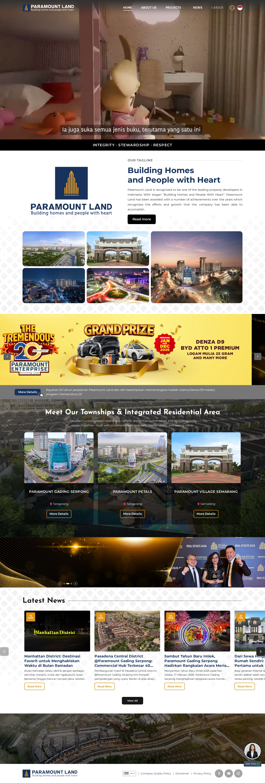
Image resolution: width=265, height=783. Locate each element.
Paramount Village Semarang (100, 746)
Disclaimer (182, 773)
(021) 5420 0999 (149, 751)
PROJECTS (174, 7)
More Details (59, 514)
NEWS (197, 7)
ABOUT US (149, 7)
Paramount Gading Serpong (99, 736)
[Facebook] (219, 773)
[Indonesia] (239, 7)
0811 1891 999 (147, 746)
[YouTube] (229, 773)
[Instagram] (238, 773)
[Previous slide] (60, 583)
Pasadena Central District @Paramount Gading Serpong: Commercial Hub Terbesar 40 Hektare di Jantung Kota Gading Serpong (125, 665)
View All (132, 700)
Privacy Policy (202, 773)
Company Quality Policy (156, 773)
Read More (34, 686)
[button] (7, 356)
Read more (141, 219)
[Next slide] (75, 583)
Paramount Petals (92, 741)
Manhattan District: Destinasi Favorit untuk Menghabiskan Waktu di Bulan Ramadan (52, 661)
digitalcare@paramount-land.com (160, 757)
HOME (127, 7)
